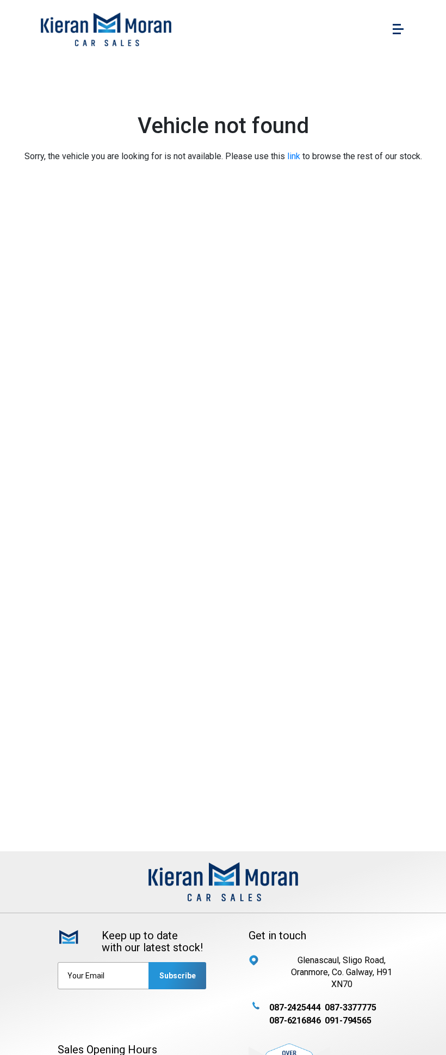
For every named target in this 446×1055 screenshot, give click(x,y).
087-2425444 (294, 1007)
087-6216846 (294, 1020)
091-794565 (348, 1020)
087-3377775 (350, 1007)
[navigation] (398, 31)
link (293, 156)
